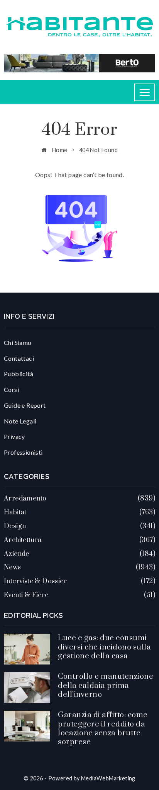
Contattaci (19, 358)
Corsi (11, 389)
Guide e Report (25, 405)
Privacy (14, 436)
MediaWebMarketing (108, 778)
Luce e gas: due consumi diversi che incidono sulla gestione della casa (104, 647)
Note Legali (20, 421)
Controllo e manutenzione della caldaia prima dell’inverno (105, 686)
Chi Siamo (18, 342)
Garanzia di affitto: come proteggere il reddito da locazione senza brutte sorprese (103, 728)
